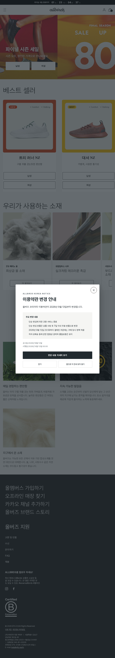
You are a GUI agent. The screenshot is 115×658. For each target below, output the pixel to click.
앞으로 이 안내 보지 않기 (75, 364)
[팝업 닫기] (94, 290)
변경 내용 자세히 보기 (57, 355)
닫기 (39, 364)
